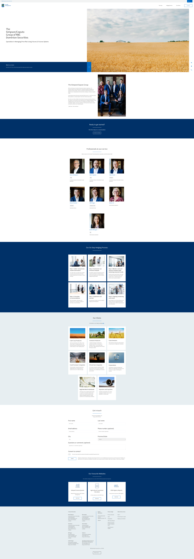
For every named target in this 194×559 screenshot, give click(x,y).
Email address (72, 428)
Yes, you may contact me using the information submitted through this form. (85, 454)
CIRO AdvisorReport (111, 538)
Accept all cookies (114, 552)
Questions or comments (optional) (79, 443)
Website (99, 538)
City (69, 436)
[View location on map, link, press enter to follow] (97, 472)
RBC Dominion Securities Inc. (7, 1)
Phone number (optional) (106, 428)
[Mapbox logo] (71, 480)
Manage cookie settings (114, 556)
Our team (160, 5)
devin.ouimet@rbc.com (86, 544)
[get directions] (97, 471)
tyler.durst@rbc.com (71, 545)
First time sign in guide (122, 534)
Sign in (119, 532)
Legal (109, 534)
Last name (101, 421)
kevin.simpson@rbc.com (72, 536)
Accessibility (110, 536)
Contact (188, 5)
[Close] (192, 549)
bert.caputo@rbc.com (86, 536)
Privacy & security (111, 532)
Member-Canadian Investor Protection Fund (111, 541)
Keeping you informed (121, 536)
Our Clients (178, 5)
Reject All (114, 550)
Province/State (102, 436)
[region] (97, 472)
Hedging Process (169, 5)
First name (71, 421)
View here (77, 515)
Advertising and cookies (110, 545)
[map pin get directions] (97, 471)
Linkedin (69, 538)
